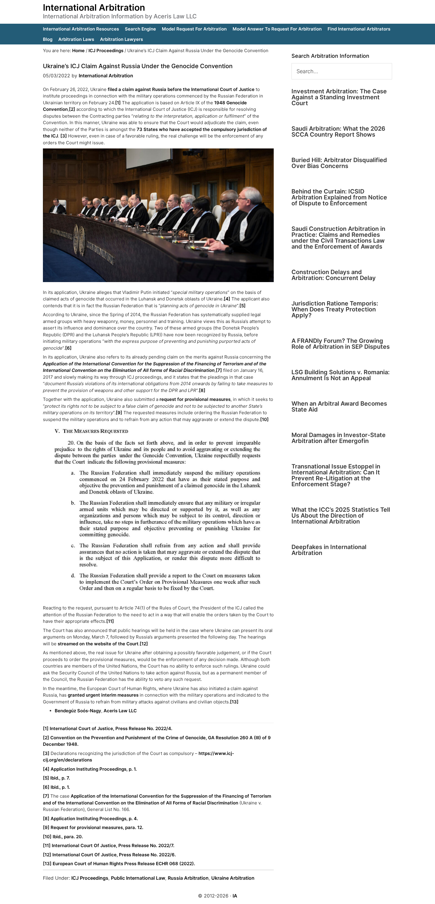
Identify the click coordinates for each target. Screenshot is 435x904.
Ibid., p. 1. (60, 787)
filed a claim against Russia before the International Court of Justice (181, 89)
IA (235, 896)
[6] (68, 348)
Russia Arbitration (188, 878)
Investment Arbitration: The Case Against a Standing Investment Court (339, 97)
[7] (219, 370)
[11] (110, 621)
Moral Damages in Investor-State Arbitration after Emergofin (338, 437)
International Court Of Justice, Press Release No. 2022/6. (114, 854)
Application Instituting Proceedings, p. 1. (94, 769)
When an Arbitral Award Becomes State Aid (339, 406)
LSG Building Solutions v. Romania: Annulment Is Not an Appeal (340, 375)
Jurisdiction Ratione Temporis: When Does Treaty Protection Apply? (334, 309)
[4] (227, 299)
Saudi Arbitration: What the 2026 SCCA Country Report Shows (338, 131)
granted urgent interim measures (103, 695)
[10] (264, 419)
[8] (202, 390)
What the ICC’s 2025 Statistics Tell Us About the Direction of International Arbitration (340, 515)
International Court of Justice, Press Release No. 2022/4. (111, 728)
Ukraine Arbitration (232, 878)
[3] (63, 136)
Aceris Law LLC (120, 710)
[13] (234, 702)
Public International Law (138, 878)
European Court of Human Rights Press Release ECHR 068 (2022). (124, 863)
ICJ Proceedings (89, 878)
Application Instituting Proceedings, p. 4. (94, 818)
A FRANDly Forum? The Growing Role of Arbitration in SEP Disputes (340, 343)
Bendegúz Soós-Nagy (78, 710)
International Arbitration (94, 7)
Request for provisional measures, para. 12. (97, 827)
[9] (119, 412)
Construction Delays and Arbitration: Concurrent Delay (333, 274)
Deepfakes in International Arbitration (328, 549)
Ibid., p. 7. (60, 778)
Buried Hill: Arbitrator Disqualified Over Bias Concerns (339, 162)
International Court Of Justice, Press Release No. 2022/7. (113, 845)
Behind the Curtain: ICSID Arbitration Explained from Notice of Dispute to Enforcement (339, 197)
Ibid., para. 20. (68, 836)
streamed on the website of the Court (98, 644)
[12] (144, 644)
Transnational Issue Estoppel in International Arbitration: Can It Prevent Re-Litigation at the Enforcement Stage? (335, 475)
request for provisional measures (195, 399)
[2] (72, 109)
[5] (242, 305)
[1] (118, 102)
